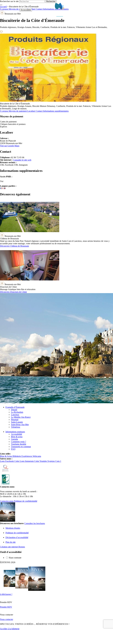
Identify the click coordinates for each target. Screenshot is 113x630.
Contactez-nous (7, 501)
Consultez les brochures (34, 523)
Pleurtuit (14, 419)
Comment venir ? (18, 441)
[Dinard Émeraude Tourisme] (60, 16)
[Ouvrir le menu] (109, 10)
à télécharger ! (6, 594)
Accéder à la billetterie (9, 629)
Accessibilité (26, 10)
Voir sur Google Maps (9, 146)
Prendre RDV (6, 607)
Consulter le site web (22, 160)
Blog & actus (16, 436)
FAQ (13, 449)
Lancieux (15, 414)
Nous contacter (6, 619)
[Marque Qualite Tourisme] (5, 473)
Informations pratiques (15, 432)
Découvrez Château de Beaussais (14, 246)
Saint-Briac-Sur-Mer (20, 424)
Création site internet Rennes (12, 547)
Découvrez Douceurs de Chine (13, 292)
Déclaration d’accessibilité (17, 537)
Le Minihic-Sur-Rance (21, 417)
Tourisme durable (18, 444)
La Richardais (17, 412)
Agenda (14, 439)
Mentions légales (13, 528)
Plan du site (11, 542)
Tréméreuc (15, 427)
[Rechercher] (103, 10)
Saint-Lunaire (17, 422)
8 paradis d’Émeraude (15, 407)
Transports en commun (21, 446)
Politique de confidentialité (25, 501)
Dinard (14, 409)
